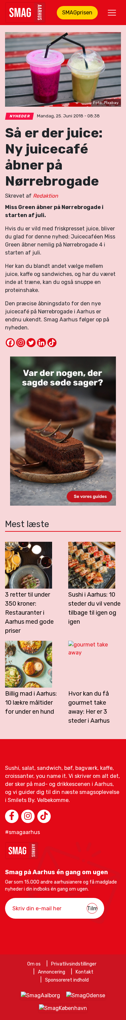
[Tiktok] (51, 342)
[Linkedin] (41, 342)
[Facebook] (10, 342)
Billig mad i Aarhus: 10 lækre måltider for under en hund (31, 702)
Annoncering (51, 972)
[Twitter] (31, 342)
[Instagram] (20, 342)
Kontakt (84, 972)
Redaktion (45, 196)
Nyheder (19, 116)
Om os (34, 964)
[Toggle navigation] (112, 12)
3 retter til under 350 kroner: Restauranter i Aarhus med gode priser (29, 612)
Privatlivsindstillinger (73, 964)
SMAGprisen (77, 12)
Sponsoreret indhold (67, 980)
